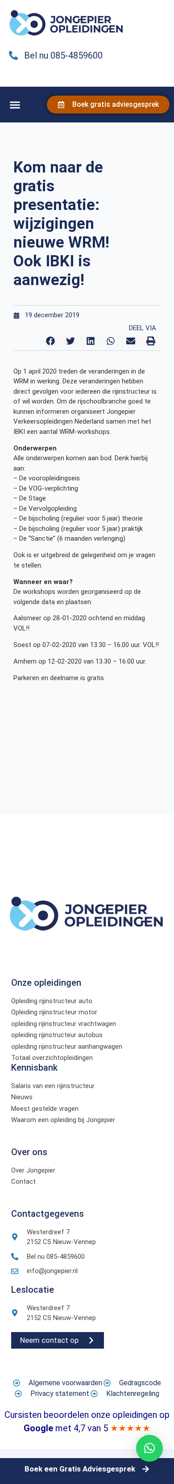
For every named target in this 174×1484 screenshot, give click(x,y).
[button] (15, 105)
